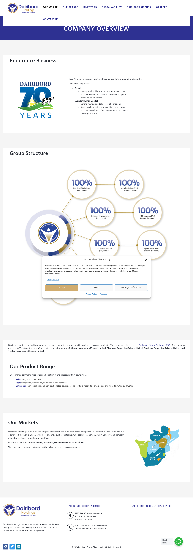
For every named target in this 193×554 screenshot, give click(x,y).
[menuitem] (50, 8)
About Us (103, 294)
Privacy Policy (91, 294)
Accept (62, 287)
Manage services (53, 280)
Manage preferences (131, 287)
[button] (146, 259)
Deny (96, 287)
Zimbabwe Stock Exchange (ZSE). (155, 345)
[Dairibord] (23, 8)
